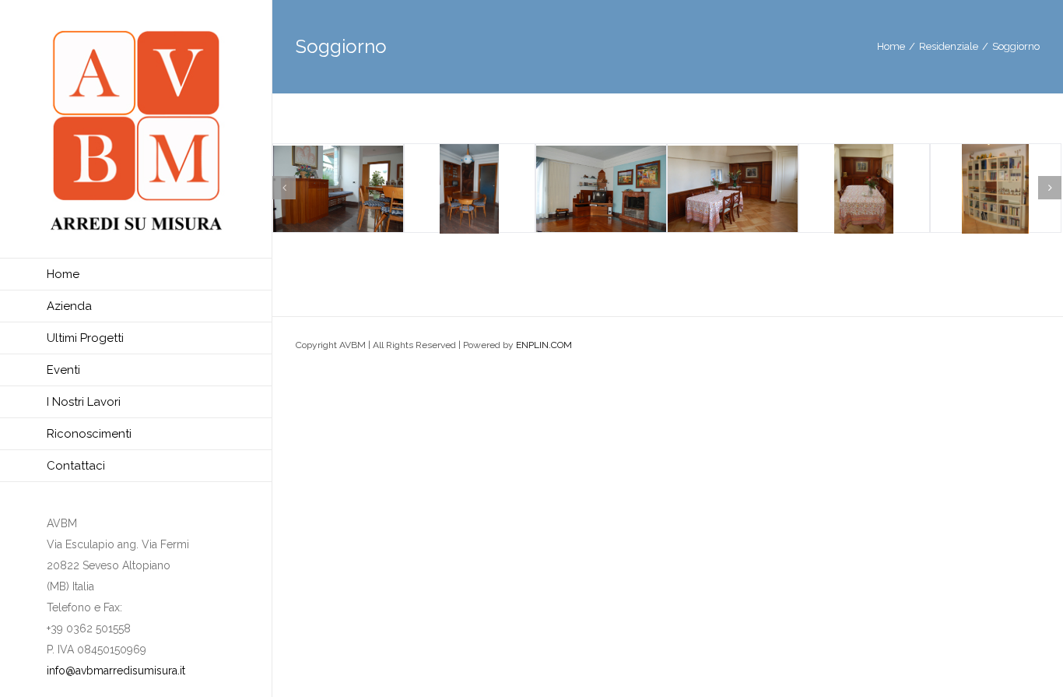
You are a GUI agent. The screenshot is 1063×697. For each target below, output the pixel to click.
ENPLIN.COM (544, 345)
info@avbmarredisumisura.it (116, 670)
